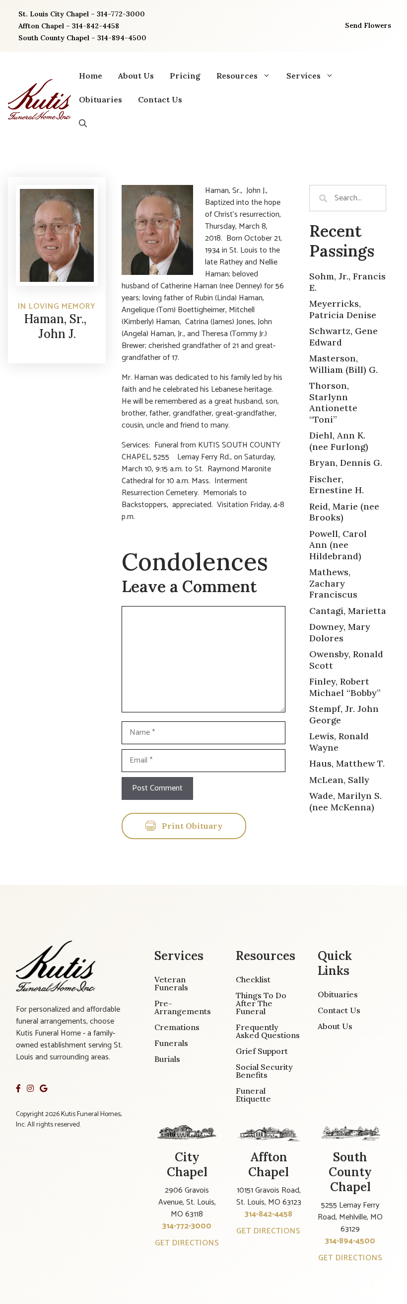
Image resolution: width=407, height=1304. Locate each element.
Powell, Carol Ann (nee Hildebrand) (338, 545)
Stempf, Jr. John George (344, 714)
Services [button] (303, 76)
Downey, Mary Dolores (339, 632)
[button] (83, 123)
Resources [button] (237, 76)
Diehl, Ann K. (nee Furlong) (338, 441)
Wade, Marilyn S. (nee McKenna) (345, 801)
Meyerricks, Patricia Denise (342, 309)
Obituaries (100, 99)
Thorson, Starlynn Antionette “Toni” (333, 402)
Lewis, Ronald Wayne (339, 741)
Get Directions (187, 1243)
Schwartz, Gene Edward (343, 336)
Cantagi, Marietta (347, 610)
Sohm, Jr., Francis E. (347, 281)
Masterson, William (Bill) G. (343, 363)
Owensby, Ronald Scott (346, 659)
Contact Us (160, 99)
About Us (136, 76)
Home (90, 76)
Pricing (185, 76)
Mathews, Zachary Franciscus (333, 583)
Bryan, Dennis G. (345, 462)
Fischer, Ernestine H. (336, 484)
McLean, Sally (339, 779)
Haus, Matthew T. (347, 763)
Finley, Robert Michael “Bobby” (345, 687)
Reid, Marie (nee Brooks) (344, 512)
